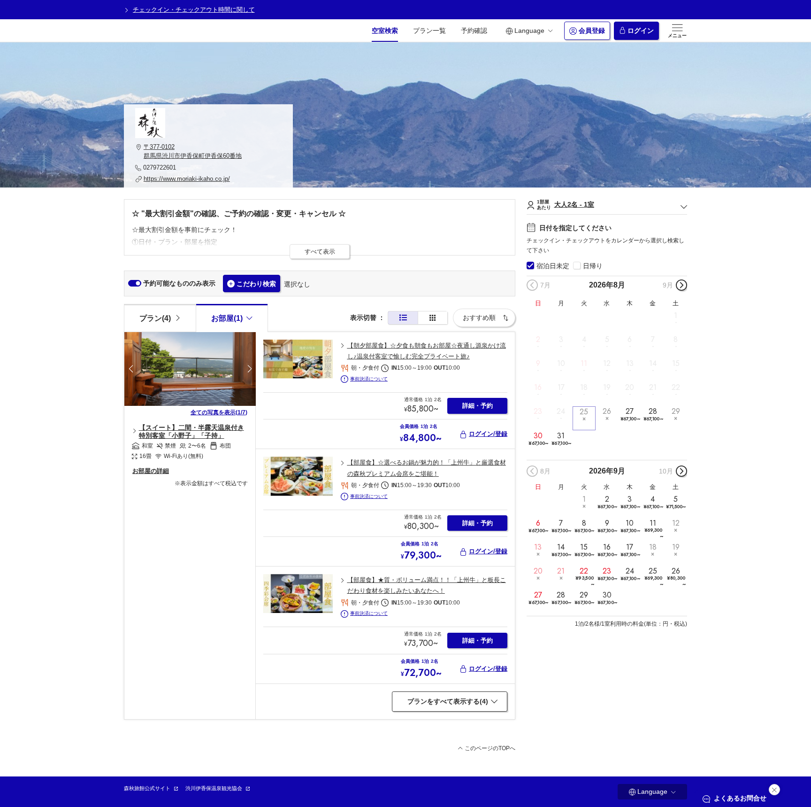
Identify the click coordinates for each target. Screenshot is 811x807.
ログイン (640, 30)
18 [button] (584, 387)
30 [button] (538, 438)
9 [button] (538, 363)
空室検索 (385, 30)
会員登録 (592, 30)
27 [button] (630, 414)
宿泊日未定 (552, 266)
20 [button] (629, 387)
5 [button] (607, 339)
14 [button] (653, 363)
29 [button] (676, 411)
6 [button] (629, 339)
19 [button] (607, 387)
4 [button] (584, 339)
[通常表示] (403, 317)
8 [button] (675, 339)
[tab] (160, 317)
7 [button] (653, 339)
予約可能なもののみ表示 (179, 283)
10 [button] (561, 363)
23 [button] (538, 411)
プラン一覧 (429, 30)
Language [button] (529, 30)
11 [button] (584, 363)
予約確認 (474, 30)
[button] (208, 151)
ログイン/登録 (488, 433)
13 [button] (630, 363)
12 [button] (607, 363)
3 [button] (561, 339)
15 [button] (676, 363)
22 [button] (676, 387)
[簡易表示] (432, 317)
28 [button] (653, 414)
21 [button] (653, 387)
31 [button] (561, 438)
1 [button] (675, 315)
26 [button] (607, 411)
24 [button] (561, 411)
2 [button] (538, 339)
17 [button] (561, 387)
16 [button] (538, 387)
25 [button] (584, 411)
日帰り (593, 266)
